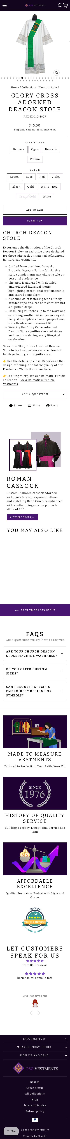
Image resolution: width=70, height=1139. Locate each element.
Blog (35, 1099)
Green (14, 176)
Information (34, 1038)
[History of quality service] (35, 793)
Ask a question (35, 394)
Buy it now (35, 221)
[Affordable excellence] (35, 858)
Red (42, 176)
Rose (29, 176)
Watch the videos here (34, 369)
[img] (35, 961)
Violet (56, 176)
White (47, 196)
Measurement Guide (34, 1047)
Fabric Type (35, 142)
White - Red (49, 186)
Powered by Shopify (34, 1136)
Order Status (35, 1087)
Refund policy (35, 1111)
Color (35, 169)
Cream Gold (27, 196)
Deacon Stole (48, 87)
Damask (18, 149)
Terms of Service (35, 1105)
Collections (29, 87)
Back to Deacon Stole (37, 610)
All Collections (35, 1093)
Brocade (51, 149)
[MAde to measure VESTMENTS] (35, 731)
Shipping (19, 129)
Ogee (34, 149)
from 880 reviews (35, 965)
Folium (35, 159)
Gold (30, 186)
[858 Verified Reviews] (35, 934)
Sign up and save (34, 1055)
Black (16, 186)
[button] (32, 1012)
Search (35, 1082)
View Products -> (22, 517)
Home (15, 87)
